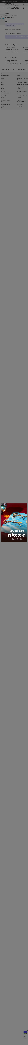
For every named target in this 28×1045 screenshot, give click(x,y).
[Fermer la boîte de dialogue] (25, 505)
